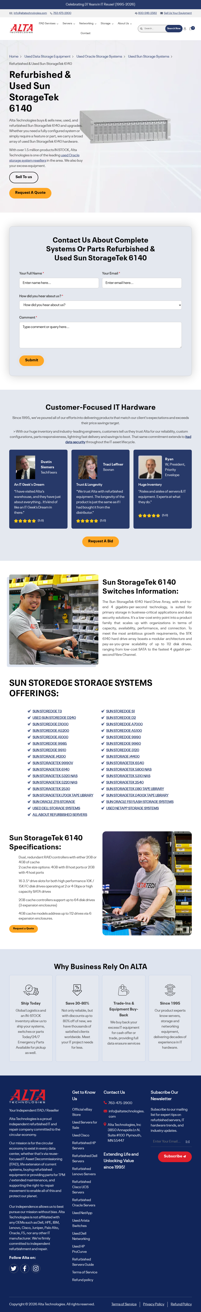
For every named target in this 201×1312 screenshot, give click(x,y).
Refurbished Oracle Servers (83, 1202)
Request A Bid (100, 541)
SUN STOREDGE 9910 (49, 750)
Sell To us (24, 177)
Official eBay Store (82, 1112)
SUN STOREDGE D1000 (51, 724)
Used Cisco (80, 1135)
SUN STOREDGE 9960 (123, 744)
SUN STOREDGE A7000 (124, 724)
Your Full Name (31, 273)
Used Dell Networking (81, 1236)
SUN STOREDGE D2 (121, 718)
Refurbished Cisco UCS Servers (81, 1187)
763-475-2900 (120, 1103)
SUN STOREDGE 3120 (122, 750)
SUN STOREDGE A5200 (51, 731)
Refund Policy (181, 1304)
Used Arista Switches (81, 1223)
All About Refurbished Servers (60, 815)
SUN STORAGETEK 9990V (53, 763)
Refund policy (82, 1280)
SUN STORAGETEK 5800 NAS (129, 769)
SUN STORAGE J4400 (123, 756)
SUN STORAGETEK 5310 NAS (128, 776)
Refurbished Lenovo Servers (84, 1171)
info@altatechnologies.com (126, 1114)
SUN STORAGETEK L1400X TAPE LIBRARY (137, 795)
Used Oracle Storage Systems (100, 56)
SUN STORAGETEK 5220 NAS (55, 782)
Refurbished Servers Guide (83, 1262)
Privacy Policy (153, 1304)
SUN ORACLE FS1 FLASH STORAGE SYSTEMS (140, 802)
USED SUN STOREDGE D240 (54, 718)
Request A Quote (30, 193)
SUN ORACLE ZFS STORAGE (54, 802)
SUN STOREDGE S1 (120, 711)
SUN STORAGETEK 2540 (125, 782)
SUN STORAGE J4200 (49, 756)
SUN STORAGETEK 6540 (125, 763)
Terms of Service (84, 1272)
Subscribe (173, 1156)
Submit (31, 360)
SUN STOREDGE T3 (47, 711)
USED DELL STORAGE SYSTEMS (56, 808)
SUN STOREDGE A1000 (50, 737)
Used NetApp (82, 1213)
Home (14, 56)
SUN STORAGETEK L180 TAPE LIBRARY (135, 789)
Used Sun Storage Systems (149, 56)
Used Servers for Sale (84, 1125)
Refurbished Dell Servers (84, 1158)
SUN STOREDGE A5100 (124, 731)
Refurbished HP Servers (84, 1145)
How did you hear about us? (41, 296)
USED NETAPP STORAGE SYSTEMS (132, 808)
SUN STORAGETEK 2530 (51, 789)
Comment (28, 317)
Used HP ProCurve (79, 1249)
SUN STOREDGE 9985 (50, 744)
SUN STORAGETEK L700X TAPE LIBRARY (63, 795)
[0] (190, 28)
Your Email (111, 273)
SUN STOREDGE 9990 (123, 737)
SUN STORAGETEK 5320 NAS (55, 776)
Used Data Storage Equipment (48, 56)
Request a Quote (23, 928)
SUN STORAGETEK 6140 (51, 769)
